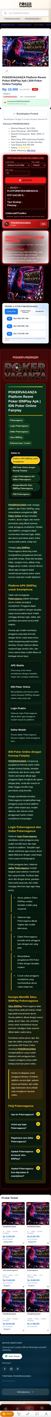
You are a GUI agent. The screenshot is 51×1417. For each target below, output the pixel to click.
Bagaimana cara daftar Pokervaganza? (22, 1140)
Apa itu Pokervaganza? (22, 1115)
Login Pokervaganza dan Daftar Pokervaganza (24, 478)
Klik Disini (31, 151)
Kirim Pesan (14, 1357)
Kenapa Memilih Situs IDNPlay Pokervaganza (23, 487)
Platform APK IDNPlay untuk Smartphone (25, 460)
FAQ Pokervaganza (21, 494)
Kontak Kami (8, 1385)
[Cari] (5, 13)
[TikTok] (17, 1369)
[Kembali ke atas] (45, 1398)
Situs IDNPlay (15, 1006)
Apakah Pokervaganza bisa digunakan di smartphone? (22, 1172)
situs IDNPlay (23, 548)
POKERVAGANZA (12, 19)
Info (43, 224)
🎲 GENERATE (25, 181)
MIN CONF (9, 170)
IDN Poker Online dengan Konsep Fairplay (24, 469)
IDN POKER (39, 25)
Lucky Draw (11, 311)
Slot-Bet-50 (40, 311)
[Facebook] (4, 1369)
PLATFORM (9, 162)
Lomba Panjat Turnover (26, 311)
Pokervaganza (15, 599)
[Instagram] (11, 1369)
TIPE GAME (35, 162)
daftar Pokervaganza (18, 868)
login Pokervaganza (27, 836)
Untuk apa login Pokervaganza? (19, 1126)
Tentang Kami (9, 1381)
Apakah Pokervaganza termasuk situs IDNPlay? (22, 1155)
